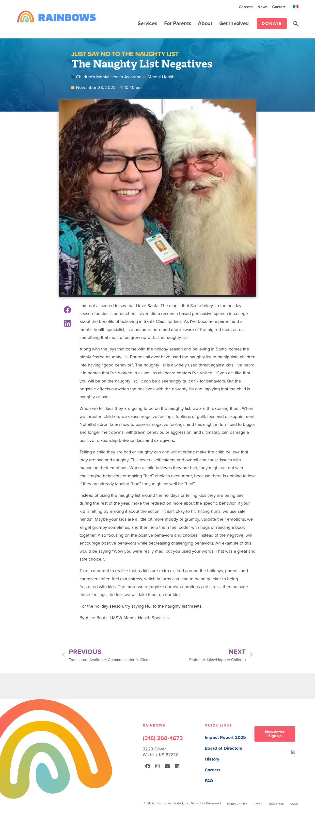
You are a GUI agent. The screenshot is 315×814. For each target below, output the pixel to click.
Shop (294, 804)
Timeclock (276, 804)
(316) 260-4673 (163, 738)
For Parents (177, 23)
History (212, 759)
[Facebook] (148, 766)
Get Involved (234, 23)
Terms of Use (237, 804)
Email (258, 804)
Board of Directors (223, 748)
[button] (296, 24)
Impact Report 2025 (225, 737)
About (205, 23)
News (262, 6)
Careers (245, 6)
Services (147, 23)
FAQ (209, 780)
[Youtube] (167, 766)
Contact (278, 6)
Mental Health (161, 77)
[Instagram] (157, 766)
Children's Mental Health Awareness (110, 77)
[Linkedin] (177, 766)
